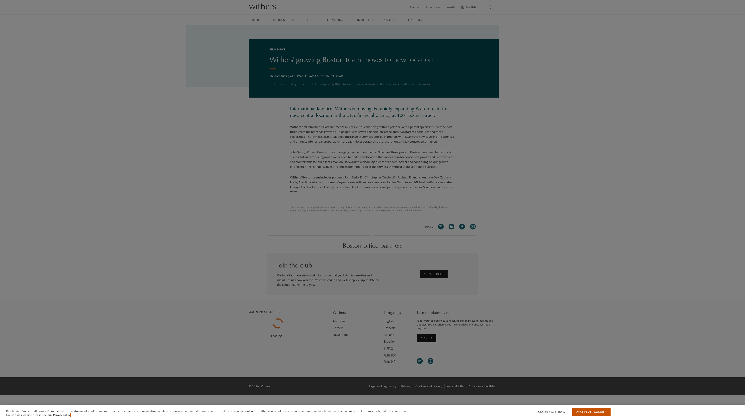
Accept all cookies (591, 411)
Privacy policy (61, 414)
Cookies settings (551, 411)
